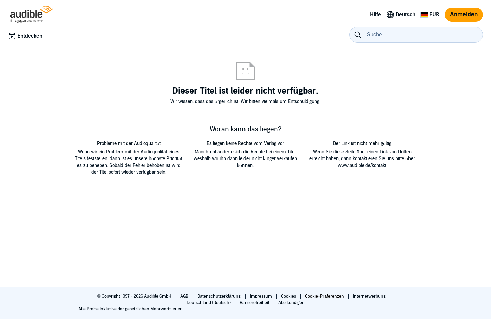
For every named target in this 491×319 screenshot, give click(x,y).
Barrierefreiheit (255, 302)
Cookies (289, 296)
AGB (184, 296)
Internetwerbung (370, 296)
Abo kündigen (291, 302)
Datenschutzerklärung (219, 296)
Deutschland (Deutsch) (209, 302)
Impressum (261, 296)
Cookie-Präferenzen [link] (324, 296)
